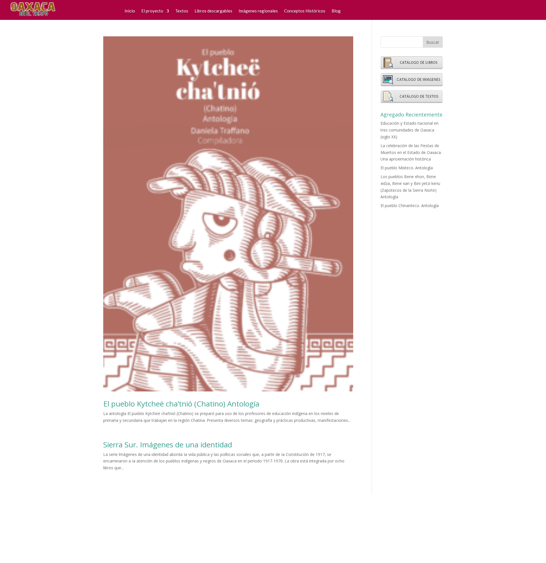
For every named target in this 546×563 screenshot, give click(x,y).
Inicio (130, 10)
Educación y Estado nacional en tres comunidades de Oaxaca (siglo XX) (409, 129)
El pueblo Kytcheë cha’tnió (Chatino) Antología (181, 404)
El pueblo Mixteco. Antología (406, 167)
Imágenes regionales (258, 10)
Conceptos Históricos (304, 10)
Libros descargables (213, 10)
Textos (181, 10)
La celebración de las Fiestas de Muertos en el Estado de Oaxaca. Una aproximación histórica (411, 152)
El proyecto (152, 10)
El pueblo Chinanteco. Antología (409, 205)
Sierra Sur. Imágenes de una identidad (167, 444)
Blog (336, 10)
